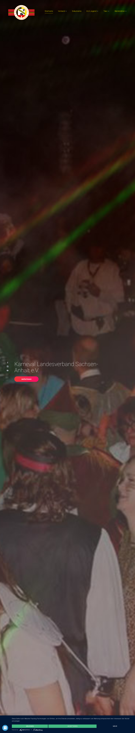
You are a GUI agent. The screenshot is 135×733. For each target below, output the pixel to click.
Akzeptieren (72, 726)
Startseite (49, 11)
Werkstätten (120, 11)
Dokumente (76, 11)
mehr (115, 726)
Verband (61, 11)
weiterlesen (26, 379)
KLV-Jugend (91, 11)
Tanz (106, 11)
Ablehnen (30, 726)
